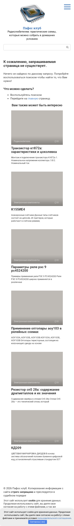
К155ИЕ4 (18, 209)
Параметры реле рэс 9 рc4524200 (28, 269)
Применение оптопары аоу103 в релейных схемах (36, 330)
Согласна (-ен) (37, 521)
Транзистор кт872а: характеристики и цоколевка (34, 150)
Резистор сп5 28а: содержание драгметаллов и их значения (35, 391)
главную (33, 98)
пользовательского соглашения (54, 518)
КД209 (16, 448)
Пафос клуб (32, 28)
